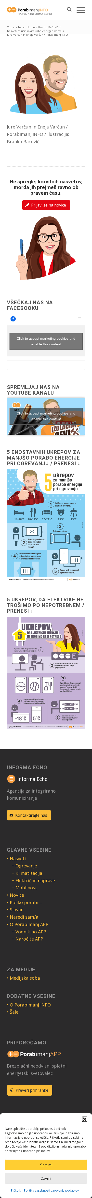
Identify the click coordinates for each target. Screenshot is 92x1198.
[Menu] (78, 10)
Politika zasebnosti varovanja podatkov (51, 1190)
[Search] (67, 10)
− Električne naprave (33, 880)
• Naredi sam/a (22, 917)
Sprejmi (46, 1165)
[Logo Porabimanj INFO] (38, 10)
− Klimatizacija (27, 873)
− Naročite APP (27, 939)
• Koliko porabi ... (24, 902)
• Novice (15, 895)
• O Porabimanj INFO (29, 1005)
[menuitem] (67, 10)
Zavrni (46, 1178)
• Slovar (15, 909)
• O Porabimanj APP (27, 924)
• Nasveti (16, 859)
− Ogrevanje (24, 866)
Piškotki (16, 1190)
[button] (84, 1119)
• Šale (12, 1012)
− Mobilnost (24, 888)
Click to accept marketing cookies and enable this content (46, 341)
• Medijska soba (23, 978)
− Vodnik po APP (29, 932)
